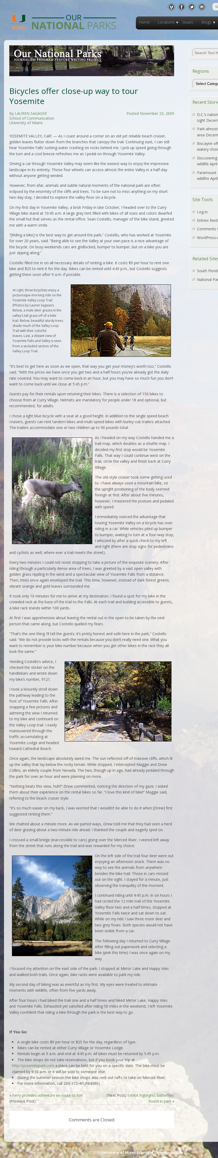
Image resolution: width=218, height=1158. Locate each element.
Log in (202, 211)
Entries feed (207, 220)
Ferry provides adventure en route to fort (47, 1095)
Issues (187, 22)
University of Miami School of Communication (142, 1152)
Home (144, 22)
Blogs (206, 22)
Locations (166, 22)
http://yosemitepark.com (33, 1065)
